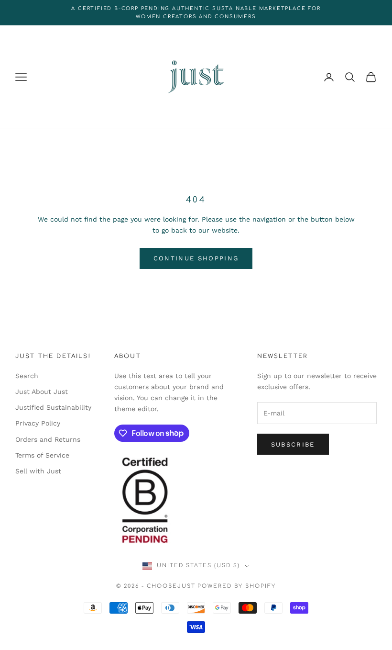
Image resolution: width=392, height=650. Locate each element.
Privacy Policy (37, 423)
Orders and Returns (47, 439)
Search (26, 376)
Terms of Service (42, 455)
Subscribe (293, 444)
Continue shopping (196, 258)
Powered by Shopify (236, 586)
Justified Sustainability (53, 407)
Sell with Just (38, 471)
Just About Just (41, 391)
